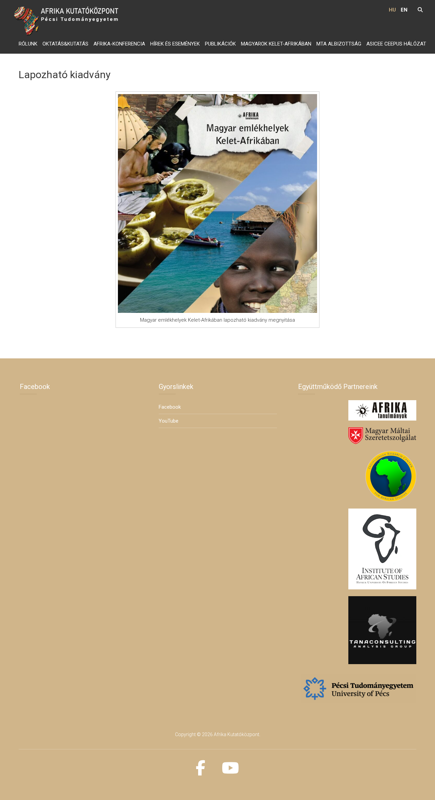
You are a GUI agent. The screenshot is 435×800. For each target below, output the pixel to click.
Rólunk (28, 44)
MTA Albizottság (338, 44)
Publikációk (220, 44)
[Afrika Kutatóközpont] (67, 20)
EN (404, 10)
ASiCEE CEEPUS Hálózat (396, 44)
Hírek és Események (175, 44)
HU (392, 10)
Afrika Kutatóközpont (236, 734)
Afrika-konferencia (119, 44)
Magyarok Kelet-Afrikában (276, 44)
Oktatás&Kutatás (65, 44)
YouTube (168, 421)
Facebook (170, 407)
